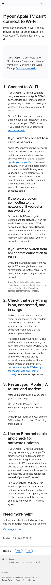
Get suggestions (12, 529)
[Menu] (47, 3)
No (29, 551)
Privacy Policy (7, 580)
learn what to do (16, 130)
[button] (40, 3)
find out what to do (26, 68)
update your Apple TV (19, 162)
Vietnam (5, 573)
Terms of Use (20, 580)
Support (12, 559)
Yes (18, 551)
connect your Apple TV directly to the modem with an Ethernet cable (26, 371)
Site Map (31, 580)
